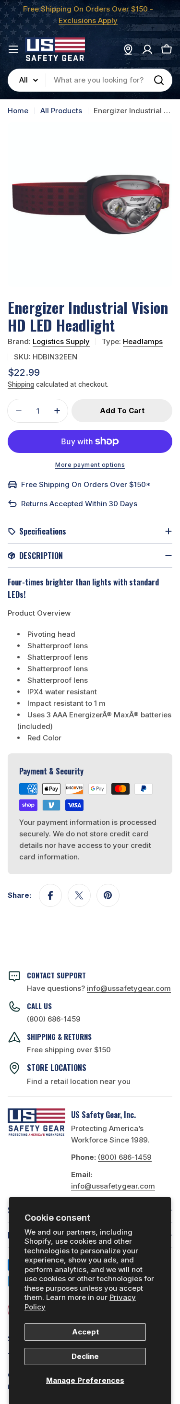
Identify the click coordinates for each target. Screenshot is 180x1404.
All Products (61, 110)
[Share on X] (79, 895)
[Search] (159, 80)
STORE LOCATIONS (56, 1067)
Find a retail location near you (79, 1081)
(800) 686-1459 (54, 1018)
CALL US (39, 1005)
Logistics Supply (61, 341)
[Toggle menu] (13, 49)
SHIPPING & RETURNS (59, 1036)
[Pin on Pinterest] (108, 895)
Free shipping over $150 (69, 1049)
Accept (85, 1331)
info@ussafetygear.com (113, 1185)
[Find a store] (128, 49)
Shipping (21, 384)
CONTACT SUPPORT (56, 975)
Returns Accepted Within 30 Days (79, 503)
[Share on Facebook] (50, 895)
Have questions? (99, 988)
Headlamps (143, 341)
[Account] (147, 49)
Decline (85, 1356)
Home (18, 110)
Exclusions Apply (88, 20)
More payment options (90, 464)
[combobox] (90, 80)
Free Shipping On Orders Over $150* (86, 484)
